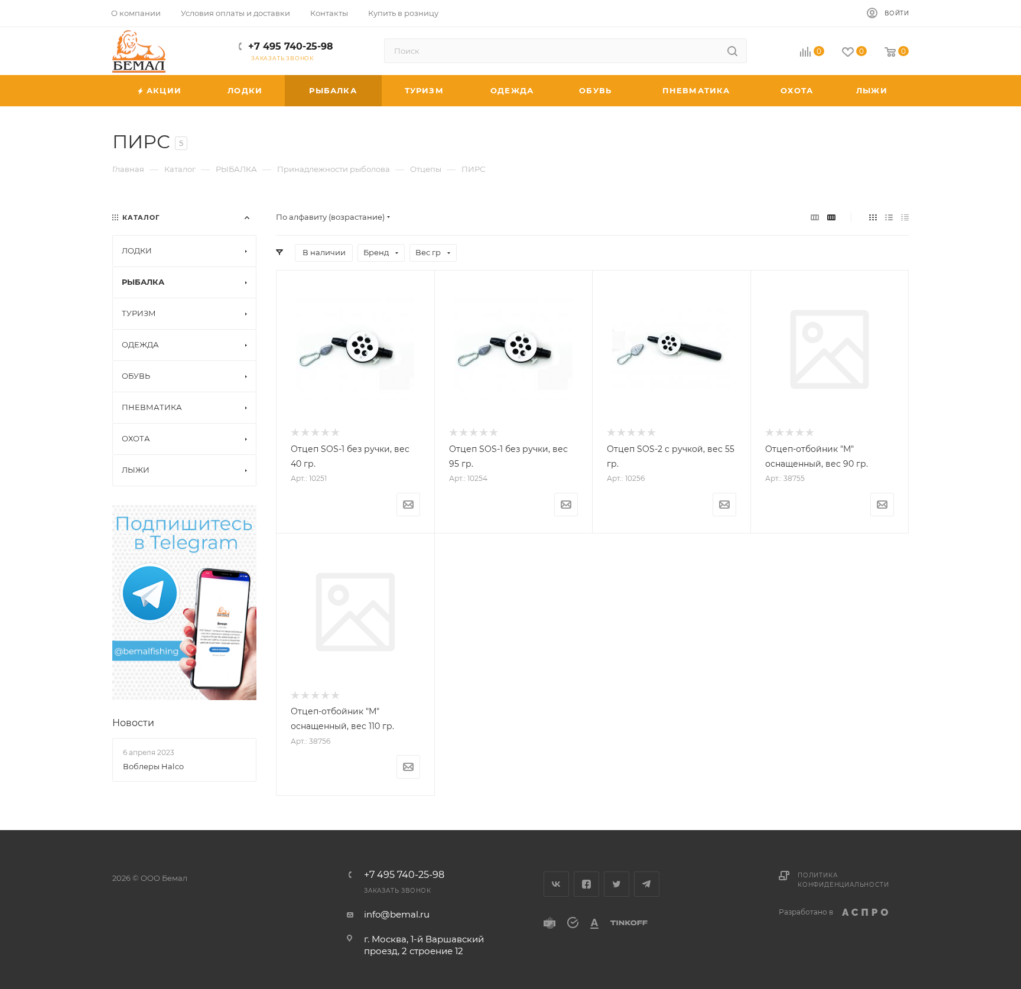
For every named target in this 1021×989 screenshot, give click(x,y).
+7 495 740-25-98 (290, 46)
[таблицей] (905, 217)
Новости (133, 722)
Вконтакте (556, 884)
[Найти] (732, 50)
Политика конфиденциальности (843, 880)
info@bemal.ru (397, 914)
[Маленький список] (815, 217)
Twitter (616, 884)
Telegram (646, 884)
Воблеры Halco (153, 766)
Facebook (586, 884)
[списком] (889, 217)
